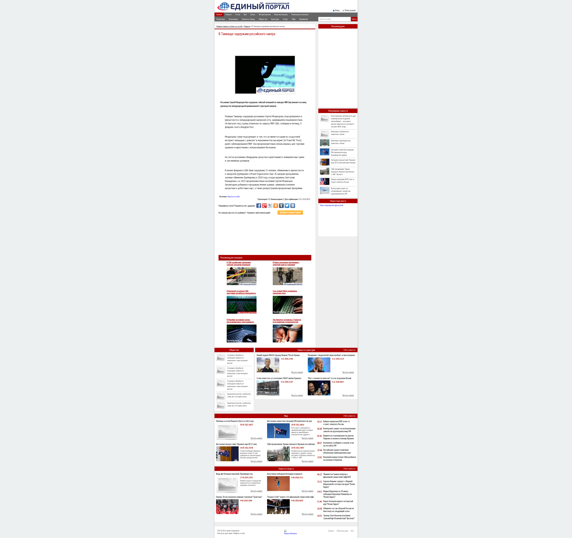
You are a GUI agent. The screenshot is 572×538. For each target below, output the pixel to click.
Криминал (303, 19)
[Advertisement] (265, 45)
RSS (352, 530)
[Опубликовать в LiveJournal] (270, 205)
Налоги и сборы (248, 19)
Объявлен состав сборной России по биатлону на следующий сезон (338, 510)
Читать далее (297, 372)
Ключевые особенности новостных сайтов (340, 133)
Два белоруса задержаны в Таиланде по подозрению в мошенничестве (287, 321)
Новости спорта (286, 468)
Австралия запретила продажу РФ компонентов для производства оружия (342, 152)
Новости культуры (306, 350)
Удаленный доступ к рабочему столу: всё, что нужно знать (239, 395)
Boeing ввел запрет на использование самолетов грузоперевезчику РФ (340, 191)
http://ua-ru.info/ (233, 196)
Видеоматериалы (281, 14)
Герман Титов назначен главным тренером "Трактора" (239, 496)
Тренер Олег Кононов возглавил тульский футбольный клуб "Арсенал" (339, 517)
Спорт (285, 19)
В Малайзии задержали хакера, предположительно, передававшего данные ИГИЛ (240, 321)
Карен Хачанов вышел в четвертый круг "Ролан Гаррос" (338, 502)
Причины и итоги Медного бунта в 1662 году (235, 421)
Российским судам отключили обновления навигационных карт (337, 451)
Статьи (237, 14)
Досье (252, 14)
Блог (245, 14)
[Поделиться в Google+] (264, 205)
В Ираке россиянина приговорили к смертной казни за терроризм (286, 263)
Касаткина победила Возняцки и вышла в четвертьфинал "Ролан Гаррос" (284, 473)
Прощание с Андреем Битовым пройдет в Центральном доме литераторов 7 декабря (331, 355)
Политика (220, 19)
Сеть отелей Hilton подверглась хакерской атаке (285, 292)
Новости (229, 14)
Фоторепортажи (265, 14)
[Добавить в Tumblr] (281, 205)
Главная (219, 14)
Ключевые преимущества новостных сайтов (340, 142)
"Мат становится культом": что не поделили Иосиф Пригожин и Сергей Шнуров (329, 378)
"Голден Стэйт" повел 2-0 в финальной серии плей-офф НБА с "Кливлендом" (290, 496)
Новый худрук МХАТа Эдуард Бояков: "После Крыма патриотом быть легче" (278, 355)
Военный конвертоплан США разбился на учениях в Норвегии (339, 458)
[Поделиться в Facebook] (258, 205)
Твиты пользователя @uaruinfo (331, 205)
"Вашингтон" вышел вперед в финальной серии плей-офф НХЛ (337, 475)
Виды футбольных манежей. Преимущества (234, 473)
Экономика (233, 19)
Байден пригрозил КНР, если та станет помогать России (342, 180)
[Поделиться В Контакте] (292, 205)
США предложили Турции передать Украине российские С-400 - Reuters (342, 172)
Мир (294, 19)
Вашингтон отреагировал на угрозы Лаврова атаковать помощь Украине (338, 437)
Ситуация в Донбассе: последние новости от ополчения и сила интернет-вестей (237, 359)
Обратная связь (342, 530)
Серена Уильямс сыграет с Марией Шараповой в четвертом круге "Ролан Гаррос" (339, 484)
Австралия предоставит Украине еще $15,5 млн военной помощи (343, 161)
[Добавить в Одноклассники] (275, 205)
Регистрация (350, 10)
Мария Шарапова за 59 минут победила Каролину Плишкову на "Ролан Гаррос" (337, 494)
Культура (275, 19)
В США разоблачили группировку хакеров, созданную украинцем (239, 263)
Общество (263, 19)
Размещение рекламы (299, 14)
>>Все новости (349, 350)
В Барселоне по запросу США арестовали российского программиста (241, 292)
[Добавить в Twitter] (287, 205)
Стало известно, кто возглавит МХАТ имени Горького (279, 378)
